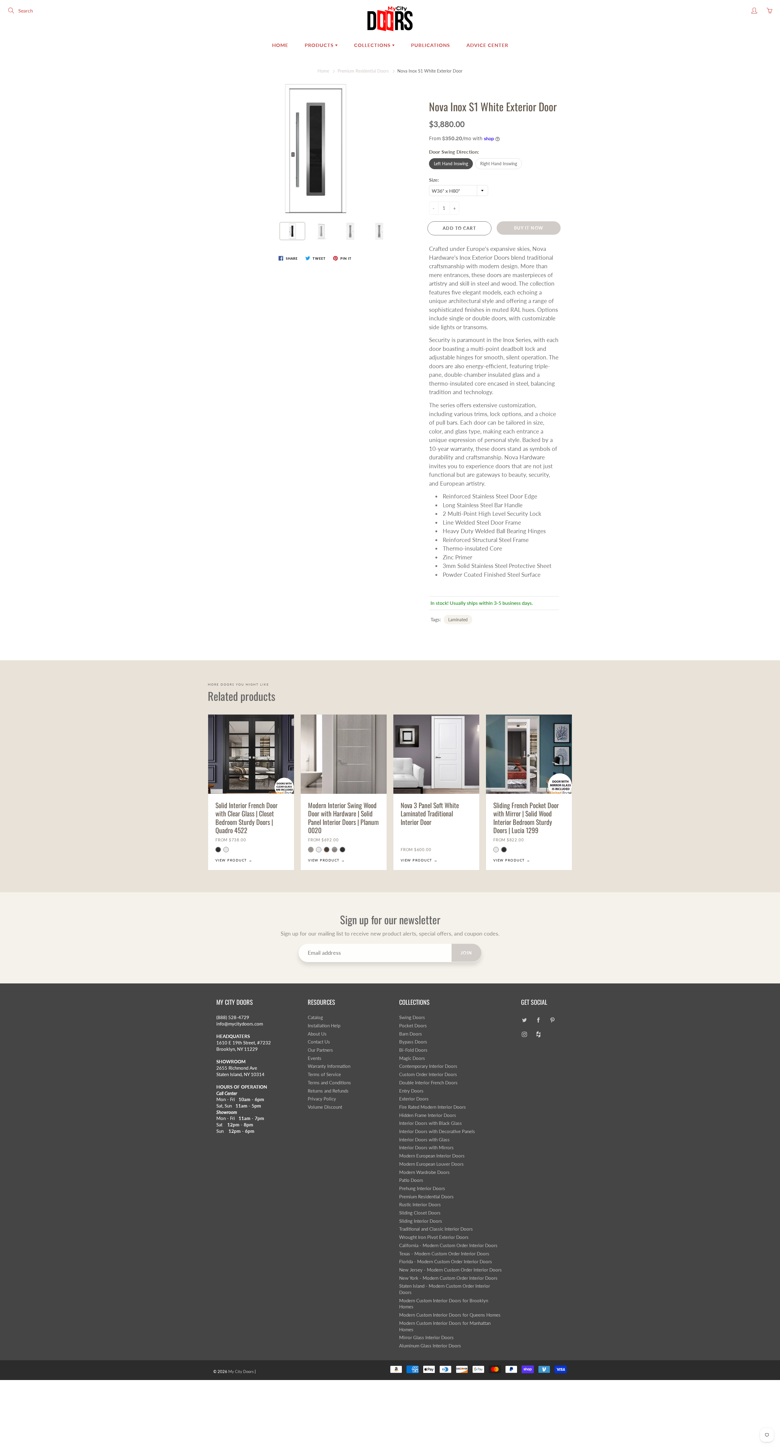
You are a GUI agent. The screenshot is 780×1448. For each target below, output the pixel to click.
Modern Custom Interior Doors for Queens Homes (450, 1315)
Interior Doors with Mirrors (426, 1147)
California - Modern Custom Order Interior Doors (448, 1245)
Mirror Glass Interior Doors (426, 1337)
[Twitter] (524, 1020)
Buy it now (529, 227)
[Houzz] (538, 1034)
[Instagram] (524, 1034)
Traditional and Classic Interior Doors (436, 1229)
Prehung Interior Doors (422, 1188)
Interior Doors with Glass (424, 1139)
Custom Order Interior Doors (428, 1074)
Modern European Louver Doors (431, 1164)
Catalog (315, 1017)
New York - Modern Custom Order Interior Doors (448, 1278)
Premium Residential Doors (363, 70)
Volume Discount (325, 1107)
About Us (317, 1033)
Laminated (458, 619)
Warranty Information (329, 1066)
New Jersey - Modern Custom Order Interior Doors (450, 1269)
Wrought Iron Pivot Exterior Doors (434, 1237)
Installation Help (324, 1025)
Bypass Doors (413, 1041)
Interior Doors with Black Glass (430, 1123)
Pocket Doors (413, 1025)
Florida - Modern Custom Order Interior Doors (445, 1261)
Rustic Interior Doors (420, 1204)
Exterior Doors (414, 1098)
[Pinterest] (552, 1020)
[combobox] (458, 190)
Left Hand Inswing (451, 163)
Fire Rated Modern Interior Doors (432, 1107)
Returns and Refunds (328, 1090)
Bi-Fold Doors (413, 1050)
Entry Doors (411, 1090)
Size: (434, 180)
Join (466, 952)
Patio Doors (411, 1180)
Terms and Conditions (329, 1082)
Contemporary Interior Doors (428, 1066)
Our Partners (320, 1050)
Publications (430, 45)
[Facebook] (538, 1020)
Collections (373, 45)
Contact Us (319, 1041)
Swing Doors (412, 1017)
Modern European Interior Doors (432, 1155)
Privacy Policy (322, 1098)
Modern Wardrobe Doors (424, 1172)
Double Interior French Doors (428, 1082)
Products (320, 45)
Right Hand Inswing (498, 163)
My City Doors (241, 1371)
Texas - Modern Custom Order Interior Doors (444, 1253)
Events (314, 1058)
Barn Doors (410, 1033)
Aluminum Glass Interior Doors (430, 1345)
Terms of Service (324, 1074)
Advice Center (487, 45)
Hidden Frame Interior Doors (427, 1115)
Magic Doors (412, 1058)
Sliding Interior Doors (420, 1221)
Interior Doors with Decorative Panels (437, 1131)
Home (280, 45)
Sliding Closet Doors (420, 1212)
